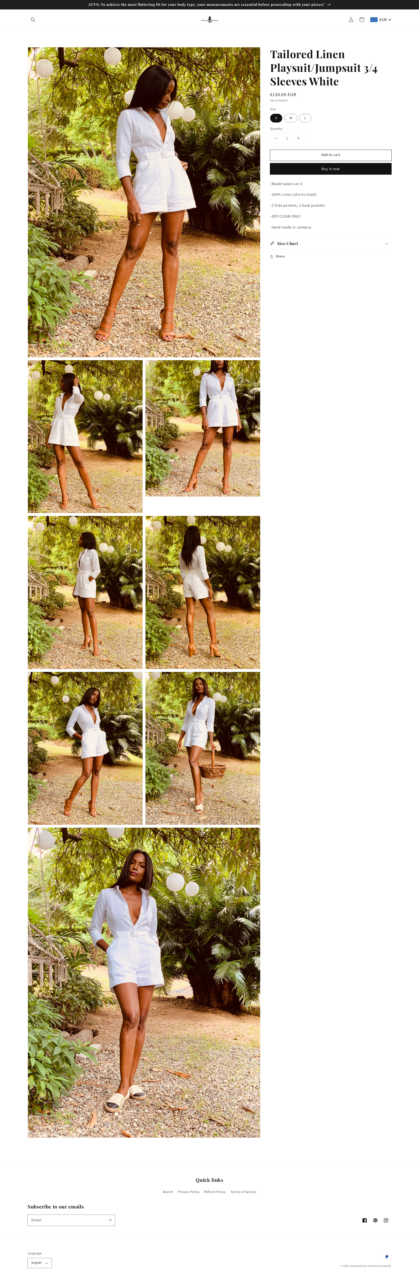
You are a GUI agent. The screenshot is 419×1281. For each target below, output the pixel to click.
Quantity (276, 129)
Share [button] (280, 256)
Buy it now (331, 168)
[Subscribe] (109, 1220)
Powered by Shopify (379, 1266)
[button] (33, 19)
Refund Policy (215, 1192)
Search (168, 1192)
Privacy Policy (189, 1192)
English (37, 1263)
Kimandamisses (359, 1266)
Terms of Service (244, 1192)
